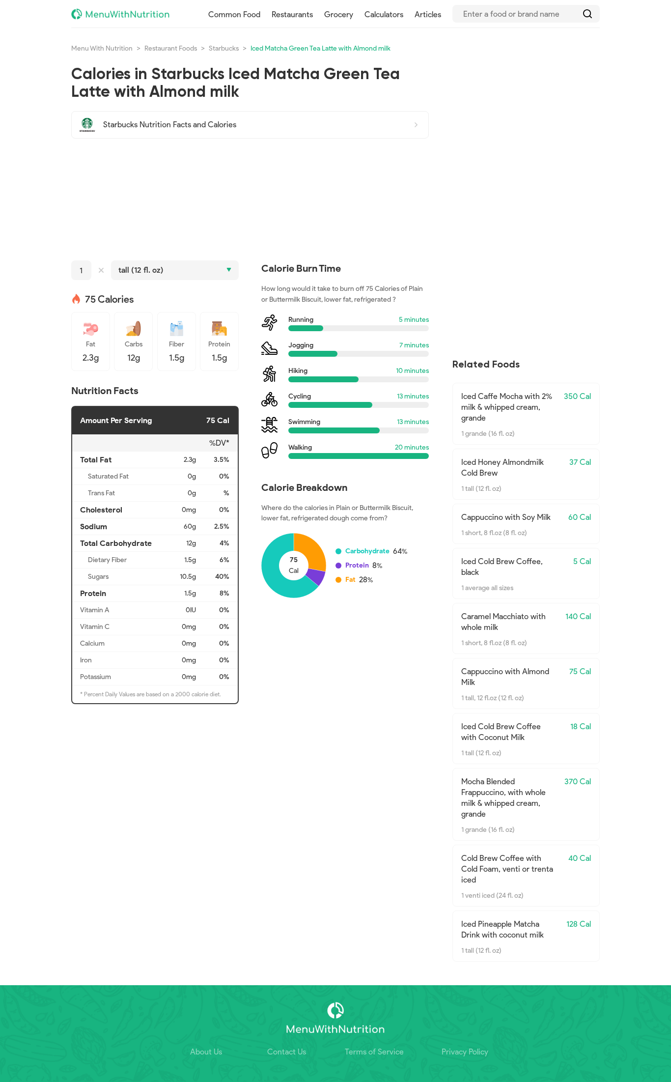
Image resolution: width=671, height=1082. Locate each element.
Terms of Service (374, 1051)
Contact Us (286, 1051)
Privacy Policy (465, 1051)
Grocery (338, 14)
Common (234, 14)
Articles (428, 14)
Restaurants (292, 14)
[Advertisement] (250, 199)
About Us (206, 1051)
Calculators (383, 14)
